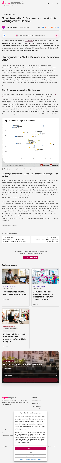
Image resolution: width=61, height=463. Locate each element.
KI (11, 288)
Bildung (6, 288)
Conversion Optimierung (10, 328)
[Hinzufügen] (4, 35)
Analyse (36, 288)
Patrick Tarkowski (12, 27)
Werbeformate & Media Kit (8, 435)
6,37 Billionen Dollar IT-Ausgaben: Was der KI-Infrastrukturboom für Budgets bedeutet (43, 295)
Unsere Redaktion (6, 433)
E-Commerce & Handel (12, 11)
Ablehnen (30, 452)
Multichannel (6, 225)
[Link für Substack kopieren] (52, 27)
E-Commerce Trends (9, 331)
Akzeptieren (30, 448)
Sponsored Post (8, 368)
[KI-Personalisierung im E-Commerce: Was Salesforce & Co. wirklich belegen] (15, 316)
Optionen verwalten (30, 456)
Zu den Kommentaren (30, 257)
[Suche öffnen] (48, 3)
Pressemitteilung (8, 375)
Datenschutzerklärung (31, 459)
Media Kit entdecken (30, 380)
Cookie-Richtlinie (23, 459)
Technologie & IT (36, 403)
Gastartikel (6, 372)
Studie (14, 225)
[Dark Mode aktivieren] (52, 3)
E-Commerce (29, 41)
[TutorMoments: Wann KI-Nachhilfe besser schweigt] (15, 276)
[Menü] (57, 3)
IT (40, 288)
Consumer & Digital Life (37, 409)
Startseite (4, 11)
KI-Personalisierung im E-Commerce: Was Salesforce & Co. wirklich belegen (14, 338)
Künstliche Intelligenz (37, 401)
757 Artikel (20, 27)
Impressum (39, 459)
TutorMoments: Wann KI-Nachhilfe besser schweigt (15, 292)
